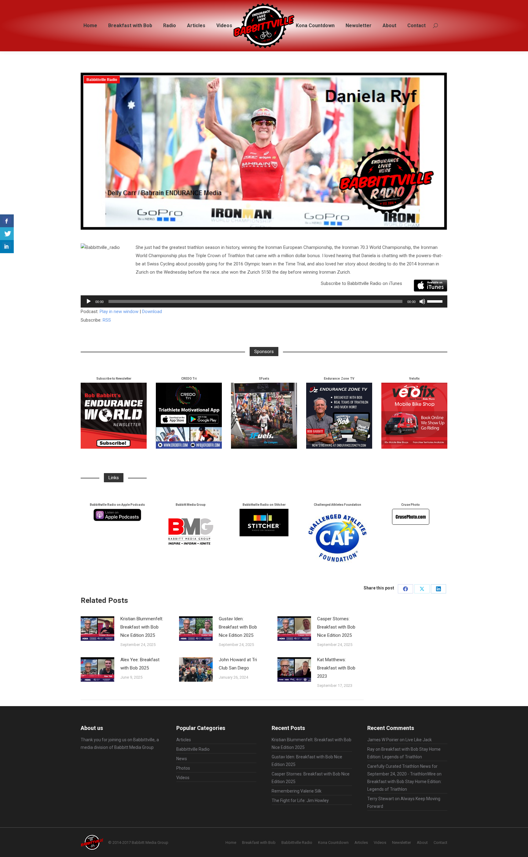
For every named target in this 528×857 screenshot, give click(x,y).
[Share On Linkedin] (7, 246)
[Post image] (97, 628)
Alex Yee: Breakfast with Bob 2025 (140, 664)
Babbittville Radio (101, 80)
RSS (107, 320)
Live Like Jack (418, 739)
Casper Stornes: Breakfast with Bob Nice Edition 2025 (336, 627)
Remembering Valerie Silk (296, 791)
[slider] (435, 300)
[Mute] (422, 301)
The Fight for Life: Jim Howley (300, 800)
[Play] (89, 301)
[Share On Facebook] (7, 221)
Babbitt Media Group (134, 747)
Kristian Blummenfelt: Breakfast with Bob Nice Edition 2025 (141, 627)
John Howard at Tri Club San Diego (238, 664)
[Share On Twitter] (7, 233)
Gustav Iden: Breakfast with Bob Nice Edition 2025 (238, 627)
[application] (264, 301)
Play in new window (119, 311)
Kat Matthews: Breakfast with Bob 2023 (336, 668)
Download (152, 311)
